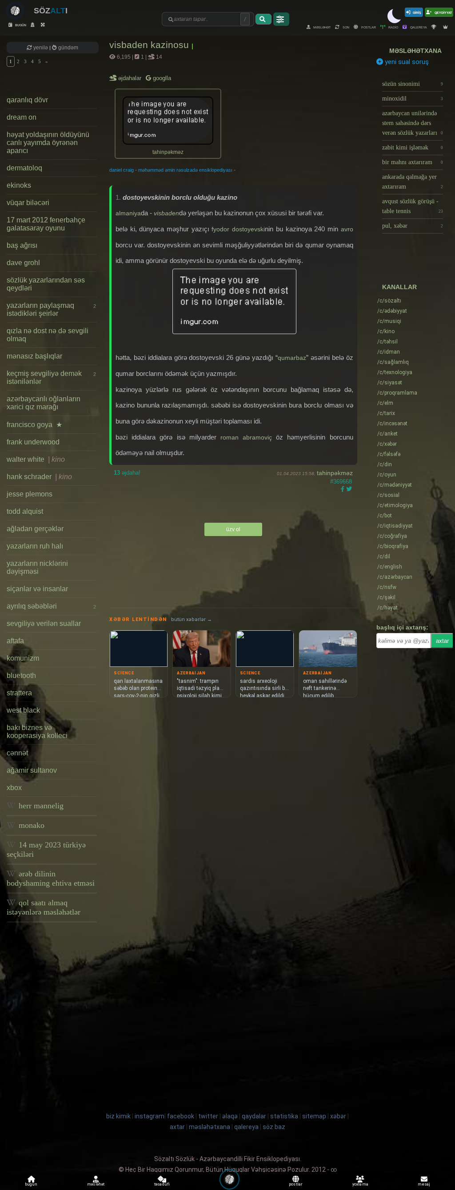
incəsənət (392, 423)
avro (347, 229)
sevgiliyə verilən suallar (44, 623)
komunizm (23, 658)
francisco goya (34, 424)
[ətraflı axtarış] (281, 19)
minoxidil (412, 98)
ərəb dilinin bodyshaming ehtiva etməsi (51, 878)
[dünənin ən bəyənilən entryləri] (435, 26)
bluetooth (21, 675)
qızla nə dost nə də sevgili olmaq (47, 335)
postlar (368, 26)
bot (384, 515)
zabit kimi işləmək (412, 147)
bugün (20, 24)
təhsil (387, 342)
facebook (180, 1116)
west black (23, 710)
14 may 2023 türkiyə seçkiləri (46, 849)
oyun (386, 475)
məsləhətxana (415, 50)
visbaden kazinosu (150, 45)
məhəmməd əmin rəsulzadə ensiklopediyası (185, 170)
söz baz (274, 1126)
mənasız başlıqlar (34, 356)
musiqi (389, 321)
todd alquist (25, 511)
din (384, 464)
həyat (387, 608)
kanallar (399, 286)
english (389, 567)
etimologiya (395, 505)
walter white (36, 459)
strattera (19, 693)
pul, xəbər (412, 225)
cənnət (17, 753)
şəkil (386, 597)
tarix (386, 413)
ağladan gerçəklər (35, 528)
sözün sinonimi (412, 84)
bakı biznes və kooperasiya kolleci (37, 731)
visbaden (166, 213)
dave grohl (23, 262)
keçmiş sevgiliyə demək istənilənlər (51, 377)
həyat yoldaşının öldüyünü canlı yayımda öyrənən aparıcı (48, 142)
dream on (21, 117)
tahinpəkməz (335, 472)
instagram (149, 1116)
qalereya (418, 26)
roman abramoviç (246, 437)
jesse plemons (29, 494)
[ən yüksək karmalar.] (446, 26)
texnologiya (394, 372)
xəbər (387, 444)
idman (388, 352)
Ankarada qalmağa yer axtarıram (412, 181)
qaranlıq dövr (27, 100)
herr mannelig (40, 805)
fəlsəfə (388, 454)
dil (383, 556)
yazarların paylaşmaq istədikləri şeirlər (51, 309)
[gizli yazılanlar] (33, 24)
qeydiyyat (443, 12)
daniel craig (121, 170)
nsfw (386, 587)
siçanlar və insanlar (37, 589)
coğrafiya (392, 536)
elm (385, 403)
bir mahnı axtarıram (412, 162)
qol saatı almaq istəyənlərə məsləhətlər (43, 907)
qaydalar (254, 1116)
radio (392, 26)
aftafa (15, 641)
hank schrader (39, 476)
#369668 (341, 481)
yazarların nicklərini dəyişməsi (37, 567)
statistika (284, 1116)
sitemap (314, 1116)
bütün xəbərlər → (191, 619)
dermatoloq (24, 168)
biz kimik (119, 1116)
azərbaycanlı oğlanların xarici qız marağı (43, 403)
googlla (161, 78)
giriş (417, 12)
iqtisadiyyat (395, 526)
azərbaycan (394, 577)
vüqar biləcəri (28, 202)
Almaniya (128, 213)
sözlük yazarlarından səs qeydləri (46, 284)
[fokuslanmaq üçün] (44, 24)
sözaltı (389, 301)
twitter (208, 1116)
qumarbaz (292, 357)
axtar (442, 640)
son (345, 26)
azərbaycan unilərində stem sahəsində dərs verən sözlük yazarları (412, 123)
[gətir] (263, 19)
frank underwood (33, 442)
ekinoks (19, 185)
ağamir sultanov (32, 770)
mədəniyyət (394, 485)
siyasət (389, 382)
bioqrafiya (392, 546)
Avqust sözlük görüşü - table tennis (412, 206)
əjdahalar (130, 78)
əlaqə (230, 1116)
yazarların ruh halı (35, 546)
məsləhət (321, 26)
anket (387, 434)
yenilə (40, 47)
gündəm (67, 47)
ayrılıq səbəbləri (51, 606)
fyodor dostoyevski (238, 229)
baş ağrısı (22, 245)
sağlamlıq (393, 362)
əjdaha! (127, 472)
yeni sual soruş (406, 62)
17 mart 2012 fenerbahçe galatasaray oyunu (46, 224)
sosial (388, 495)
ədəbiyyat (392, 311)
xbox (14, 787)
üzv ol (233, 529)
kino (386, 331)
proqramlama (397, 393)
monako (30, 825)
